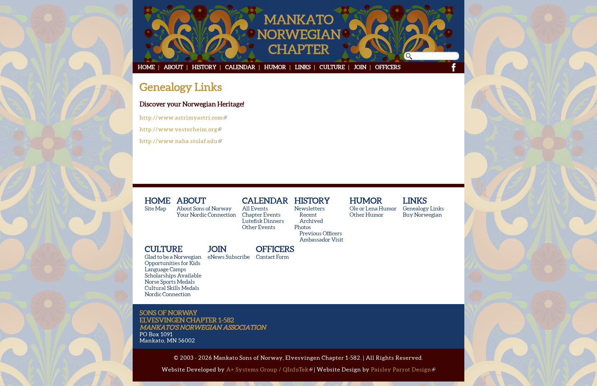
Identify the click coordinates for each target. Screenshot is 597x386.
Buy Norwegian (422, 214)
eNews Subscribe (229, 257)
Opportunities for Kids (172, 263)
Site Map (155, 208)
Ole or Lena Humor (373, 208)
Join (360, 67)
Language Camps (165, 269)
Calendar (240, 67)
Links (303, 67)
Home (146, 67)
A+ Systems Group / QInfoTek (267, 369)
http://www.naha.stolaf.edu (179, 141)
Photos (302, 227)
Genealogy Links (423, 208)
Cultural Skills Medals (172, 288)
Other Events (258, 227)
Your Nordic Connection (206, 214)
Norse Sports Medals (170, 282)
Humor (275, 67)
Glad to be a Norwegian (173, 257)
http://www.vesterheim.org (178, 129)
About (173, 67)
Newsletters (309, 208)
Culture (332, 67)
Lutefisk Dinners (263, 221)
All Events (255, 208)
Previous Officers (321, 233)
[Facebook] (453, 71)
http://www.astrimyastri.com (181, 117)
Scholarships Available (173, 275)
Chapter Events (261, 214)
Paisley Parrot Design (401, 369)
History (204, 67)
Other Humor (366, 214)
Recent (308, 214)
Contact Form (272, 257)
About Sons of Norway (204, 208)
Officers (387, 67)
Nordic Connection (168, 294)
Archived (311, 221)
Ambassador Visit (321, 239)
